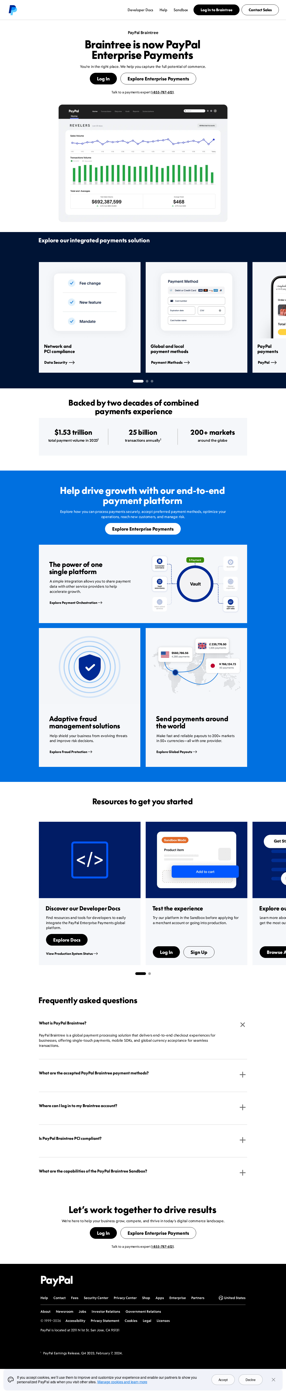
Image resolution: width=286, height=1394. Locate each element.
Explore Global (174, 752)
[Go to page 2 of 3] (147, 381)
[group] (90, 317)
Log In (103, 78)
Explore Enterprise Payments (158, 78)
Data (55, 362)
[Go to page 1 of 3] (138, 381)
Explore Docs (66, 939)
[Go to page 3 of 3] (152, 381)
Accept (223, 1379)
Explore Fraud (68, 752)
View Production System (69, 953)
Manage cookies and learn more (122, 1381)
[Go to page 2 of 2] (149, 973)
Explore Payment (73, 602)
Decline (251, 1379)
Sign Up (199, 952)
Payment (167, 362)
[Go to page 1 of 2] (140, 973)
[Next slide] (247, 317)
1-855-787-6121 (162, 92)
